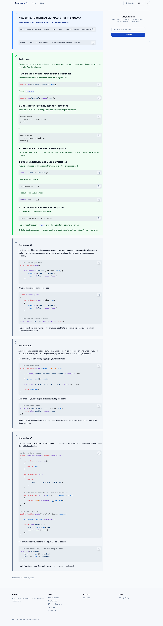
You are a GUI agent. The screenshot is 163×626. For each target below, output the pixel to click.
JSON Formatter (53, 598)
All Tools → (52, 610)
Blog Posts (87, 598)
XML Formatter (53, 601)
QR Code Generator (55, 604)
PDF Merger (52, 607)
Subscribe (128, 35)
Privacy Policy (124, 598)
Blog (42, 3)
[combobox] (141, 3)
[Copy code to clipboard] (93, 29)
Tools (33, 3)
